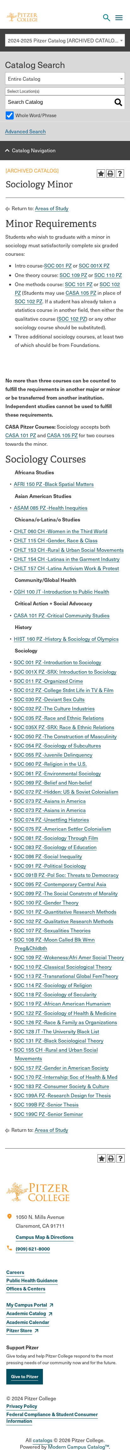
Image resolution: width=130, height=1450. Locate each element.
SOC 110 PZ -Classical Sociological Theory (63, 966)
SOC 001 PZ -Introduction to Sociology (57, 662)
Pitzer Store (19, 1330)
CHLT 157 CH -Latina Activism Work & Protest (66, 568)
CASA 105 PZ (81, 292)
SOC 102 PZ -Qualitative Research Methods (63, 921)
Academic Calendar (27, 1322)
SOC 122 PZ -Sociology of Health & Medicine (65, 1013)
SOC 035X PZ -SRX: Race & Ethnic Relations (64, 727)
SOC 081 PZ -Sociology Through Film (56, 838)
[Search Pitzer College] (106, 17)
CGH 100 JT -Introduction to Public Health (61, 591)
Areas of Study (51, 208)
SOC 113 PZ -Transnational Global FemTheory (66, 976)
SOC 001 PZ (58, 265)
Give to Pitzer (24, 1376)
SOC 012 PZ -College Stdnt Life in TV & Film (64, 690)
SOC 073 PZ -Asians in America (50, 801)
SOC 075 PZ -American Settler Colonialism (62, 828)
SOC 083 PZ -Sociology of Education (55, 847)
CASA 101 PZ (20, 435)
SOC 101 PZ (78, 284)
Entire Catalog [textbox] (24, 78)
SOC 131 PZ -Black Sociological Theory (58, 1040)
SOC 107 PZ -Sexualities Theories (52, 930)
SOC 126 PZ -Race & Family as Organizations (65, 1022)
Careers (15, 1272)
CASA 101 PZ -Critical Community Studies (61, 615)
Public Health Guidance (32, 1280)
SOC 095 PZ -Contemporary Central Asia (60, 884)
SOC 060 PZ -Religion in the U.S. (50, 763)
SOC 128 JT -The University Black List (56, 1031)
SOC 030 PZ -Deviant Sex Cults (49, 699)
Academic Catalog (26, 1313)
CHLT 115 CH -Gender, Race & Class (56, 540)
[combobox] (65, 40)
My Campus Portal (26, 1304)
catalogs (42, 1440)
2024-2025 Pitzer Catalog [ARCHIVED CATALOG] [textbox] (64, 40)
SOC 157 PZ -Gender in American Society (61, 1067)
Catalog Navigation (34, 150)
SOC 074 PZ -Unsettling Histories (51, 819)
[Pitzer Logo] (22, 17)
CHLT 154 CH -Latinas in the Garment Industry (67, 559)
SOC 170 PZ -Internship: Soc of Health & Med (65, 1077)
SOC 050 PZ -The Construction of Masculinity (65, 736)
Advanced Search (25, 131)
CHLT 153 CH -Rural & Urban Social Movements (69, 549)
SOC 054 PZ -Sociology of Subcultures (57, 745)
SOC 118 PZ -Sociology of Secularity (55, 994)
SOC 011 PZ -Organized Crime (48, 681)
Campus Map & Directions (45, 1236)
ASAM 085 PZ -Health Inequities (50, 507)
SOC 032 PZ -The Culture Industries (54, 708)
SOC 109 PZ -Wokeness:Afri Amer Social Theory (69, 957)
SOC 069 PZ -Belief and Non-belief (53, 782)
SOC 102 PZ (28, 301)
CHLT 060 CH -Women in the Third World (60, 531)
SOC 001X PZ (94, 265)
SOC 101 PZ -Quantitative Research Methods (65, 911)
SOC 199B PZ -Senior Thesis (46, 1104)
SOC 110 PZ (108, 275)
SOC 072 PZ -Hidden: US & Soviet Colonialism (66, 791)
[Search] (118, 102)
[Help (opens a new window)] (120, 173)
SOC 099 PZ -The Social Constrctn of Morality (66, 893)
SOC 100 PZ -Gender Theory (46, 902)
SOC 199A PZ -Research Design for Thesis (62, 1095)
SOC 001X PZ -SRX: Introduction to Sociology (65, 671)
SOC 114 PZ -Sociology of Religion (53, 985)
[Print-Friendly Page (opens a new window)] (110, 173)
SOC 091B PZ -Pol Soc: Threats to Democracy (66, 875)
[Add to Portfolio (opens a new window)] (101, 173)
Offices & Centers (25, 1288)
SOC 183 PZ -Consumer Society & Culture (61, 1086)
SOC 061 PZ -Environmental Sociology (57, 773)
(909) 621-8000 (33, 1248)
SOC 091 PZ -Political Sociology (50, 865)
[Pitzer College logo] (37, 1199)
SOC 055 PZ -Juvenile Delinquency (53, 754)
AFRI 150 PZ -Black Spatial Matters (54, 484)
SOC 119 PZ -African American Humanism (62, 1003)
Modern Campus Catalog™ (78, 1446)
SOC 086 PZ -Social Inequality (48, 856)
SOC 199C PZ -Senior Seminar (48, 1114)
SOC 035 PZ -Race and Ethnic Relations (59, 718)
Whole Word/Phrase (35, 115)
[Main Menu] (119, 17)
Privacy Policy (21, 1406)
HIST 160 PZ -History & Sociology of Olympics (66, 638)
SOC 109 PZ (73, 275)
